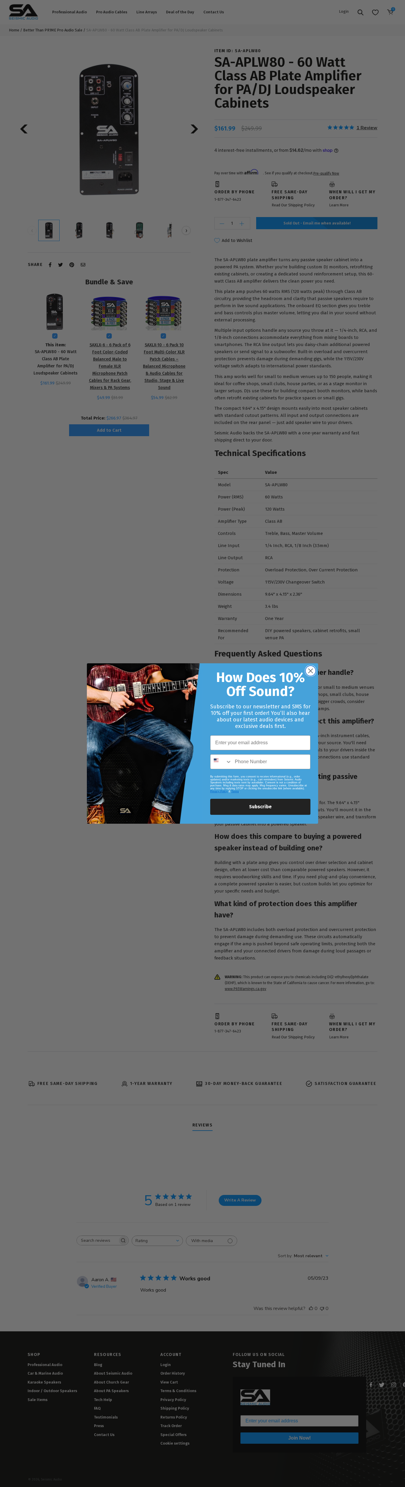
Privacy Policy (219, 791)
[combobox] (221, 762)
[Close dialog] (310, 671)
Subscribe (260, 806)
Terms (235, 791)
